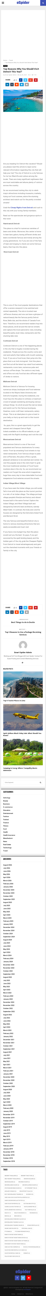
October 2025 (8, 896)
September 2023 (9, 974)
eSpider (23, 3)
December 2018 (8, 1152)
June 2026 (6, 871)
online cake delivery (11, 1228)
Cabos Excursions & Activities (15, 1200)
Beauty (5, 801)
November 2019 (8, 1117)
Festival (6, 819)
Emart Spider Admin (11, 75)
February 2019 (8, 1146)
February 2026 (8, 884)
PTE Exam (8, 1231)
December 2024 (8, 927)
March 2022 (7, 1030)
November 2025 (8, 893)
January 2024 (8, 961)
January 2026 (8, 887)
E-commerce (8, 807)
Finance (6, 823)
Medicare (18, 1216)
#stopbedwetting (31, 1188)
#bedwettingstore (27, 1175)
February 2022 (8, 1033)
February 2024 (8, 958)
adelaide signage (10, 1191)
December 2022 (8, 1002)
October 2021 (8, 1046)
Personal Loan (27, 1228)
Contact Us (20, 1294)
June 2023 (6, 983)
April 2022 (6, 1027)
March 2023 (7, 993)
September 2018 (9, 1161)
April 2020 (6, 1102)
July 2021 (6, 1055)
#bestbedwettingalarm (13, 1178)
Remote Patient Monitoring (14, 1234)
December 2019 (8, 1114)
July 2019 (6, 1130)
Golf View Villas (30, 1209)
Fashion (6, 816)
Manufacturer (8, 838)
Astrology (6, 798)
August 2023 (7, 977)
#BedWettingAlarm (11, 1175)
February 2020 (8, 1108)
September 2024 (9, 937)
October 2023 (8, 971)
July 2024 (6, 943)
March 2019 (7, 1142)
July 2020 (6, 1092)
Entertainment (8, 813)
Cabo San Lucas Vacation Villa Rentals (17, 1197)
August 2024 (7, 940)
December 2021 (8, 1039)
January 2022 (8, 1036)
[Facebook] (17, 1277)
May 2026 (6, 874)
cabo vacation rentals (12, 1203)
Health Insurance (9, 835)
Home (13, 1294)
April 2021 (6, 1064)
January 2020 (8, 1111)
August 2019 (7, 1127)
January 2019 (8, 1149)
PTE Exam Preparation (22, 1231)
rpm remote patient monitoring (15, 1243)
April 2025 (6, 915)
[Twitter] (23, 1277)
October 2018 (8, 1158)
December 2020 (8, 1077)
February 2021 (8, 1071)
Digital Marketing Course (13, 1209)
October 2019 (8, 1121)
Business (6, 804)
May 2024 (6, 949)
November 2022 (8, 1005)
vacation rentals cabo (12, 1253)
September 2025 (9, 899)
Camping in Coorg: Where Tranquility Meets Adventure (20, 769)
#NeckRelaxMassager (12, 1185)
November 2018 (8, 1155)
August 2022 (7, 1015)
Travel (5, 65)
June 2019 (6, 1133)
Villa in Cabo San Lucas (12, 1256)
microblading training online (14, 1225)
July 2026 (6, 868)
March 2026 (7, 880)
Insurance (34, 1212)
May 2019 (6, 1136)
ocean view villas (33, 1225)
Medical (8, 1216)
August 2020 (7, 1089)
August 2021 (7, 1052)
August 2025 (7, 902)
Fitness (5, 826)
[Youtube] (28, 1277)
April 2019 (6, 1139)
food (5, 829)
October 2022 (8, 1008)
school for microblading (31, 1247)
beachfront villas (26, 1191)
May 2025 (6, 912)
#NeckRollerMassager (30, 1185)
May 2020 (6, 1099)
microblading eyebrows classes (15, 1219)
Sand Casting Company (12, 1247)
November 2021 (8, 1043)
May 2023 (6, 986)
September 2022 (9, 1011)
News (5, 841)
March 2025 (7, 918)
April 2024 (6, 952)
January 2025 (8, 924)
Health (5, 832)
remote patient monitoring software (17, 1240)
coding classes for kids (13, 1206)
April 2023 (6, 990)
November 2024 (8, 930)
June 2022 (6, 1021)
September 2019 (9, 1124)
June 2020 (6, 1096)
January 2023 (8, 999)
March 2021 (7, 1068)
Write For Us (29, 1294)
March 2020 (7, 1105)
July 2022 (6, 1018)
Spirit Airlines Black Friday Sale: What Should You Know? (22, 734)
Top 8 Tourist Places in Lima (14, 700)
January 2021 (8, 1074)
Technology (7, 848)
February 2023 (8, 996)
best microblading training (14, 1194)
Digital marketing (30, 1206)
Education (6, 810)
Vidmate (26, 1253)
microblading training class (14, 1222)
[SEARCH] (40, 782)
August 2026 (7, 865)
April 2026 (6, 877)
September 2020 (9, 1086)
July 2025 (6, 905)
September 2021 (9, 1049)
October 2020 (8, 1083)
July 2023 (6, 980)
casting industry (29, 1203)
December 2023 (8, 965)
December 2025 (8, 890)
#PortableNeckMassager (13, 1188)
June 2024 (6, 946)
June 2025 (6, 908)
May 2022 (6, 1024)
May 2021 (6, 1061)
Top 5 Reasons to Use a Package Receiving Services (23, 633)
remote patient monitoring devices (16, 1237)
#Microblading (10, 1182)
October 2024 (8, 933)
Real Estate (7, 844)
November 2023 (8, 968)
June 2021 (6, 1058)
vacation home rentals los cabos (16, 1250)
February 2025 (8, 921)
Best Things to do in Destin (23, 622)
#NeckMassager (24, 1182)
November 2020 (8, 1080)
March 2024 (7, 955)
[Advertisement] (23, 36)
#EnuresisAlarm (29, 1178)
